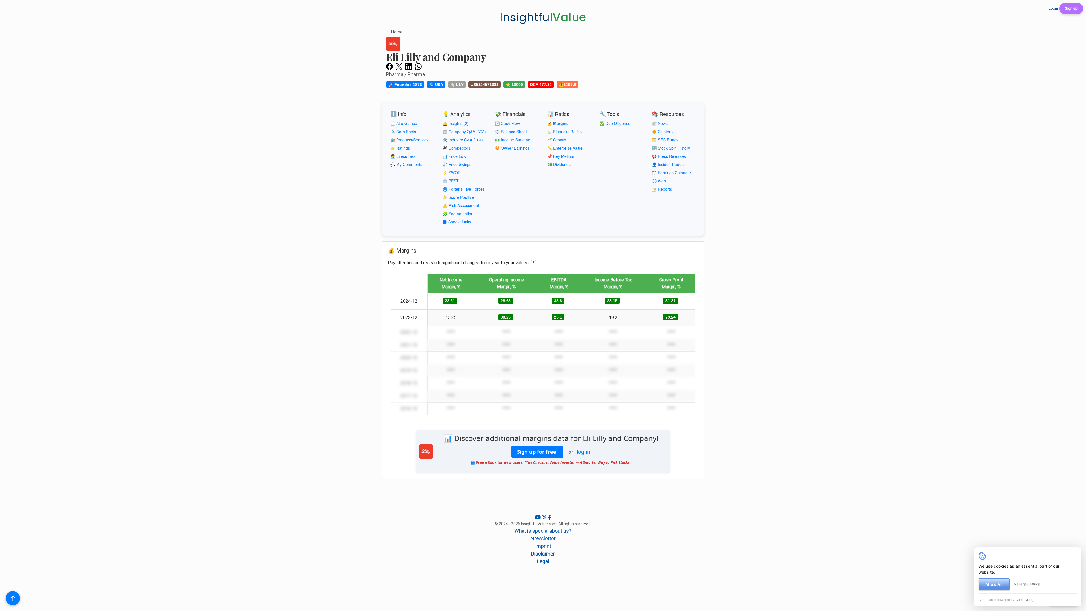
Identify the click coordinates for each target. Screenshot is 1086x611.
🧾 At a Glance (403, 123)
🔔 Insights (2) (456, 123)
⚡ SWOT (451, 172)
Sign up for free (537, 451)
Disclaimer (543, 554)
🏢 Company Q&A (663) (464, 131)
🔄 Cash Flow (507, 123)
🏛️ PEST (451, 181)
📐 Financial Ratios (564, 131)
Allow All (994, 584)
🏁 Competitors (456, 148)
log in (583, 451)
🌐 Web (659, 181)
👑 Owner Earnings (512, 148)
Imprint (543, 546)
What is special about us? (543, 531)
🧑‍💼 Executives (402, 156)
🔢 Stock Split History (671, 148)
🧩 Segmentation (458, 213)
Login (1053, 8)
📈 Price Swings (457, 164)
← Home (394, 32)
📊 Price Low (454, 156)
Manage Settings (1027, 584)
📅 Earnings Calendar (671, 172)
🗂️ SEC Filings (665, 140)
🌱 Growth (556, 140)
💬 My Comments (406, 164)
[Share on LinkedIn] (408, 66)
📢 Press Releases (669, 156)
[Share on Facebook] (389, 66)
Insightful (543, 17)
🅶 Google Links (457, 222)
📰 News (660, 123)
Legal (543, 561)
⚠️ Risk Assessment (461, 205)
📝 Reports (662, 189)
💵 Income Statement (514, 140)
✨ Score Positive (458, 197)
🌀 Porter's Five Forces (464, 189)
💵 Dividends (559, 164)
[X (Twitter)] (545, 517)
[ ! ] (534, 262)
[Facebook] (549, 517)
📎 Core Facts (403, 131)
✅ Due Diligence (615, 123)
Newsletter (543, 538)
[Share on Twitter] (399, 66)
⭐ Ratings (400, 148)
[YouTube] (538, 517)
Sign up (1071, 8)
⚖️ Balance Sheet (511, 131)
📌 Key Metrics (560, 156)
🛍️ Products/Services (409, 140)
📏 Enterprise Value (565, 148)
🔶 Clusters (662, 131)
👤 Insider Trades (668, 164)
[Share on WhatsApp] (418, 66)
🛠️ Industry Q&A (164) (463, 140)
